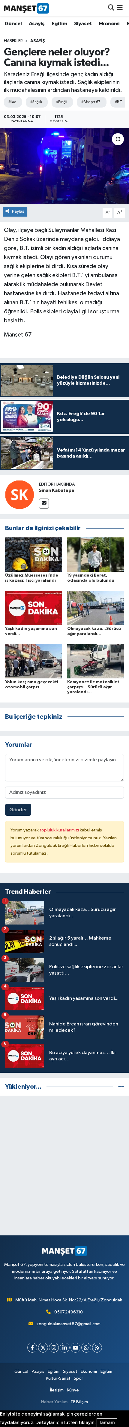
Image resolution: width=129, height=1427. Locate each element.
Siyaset (83, 24)
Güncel (13, 24)
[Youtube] (75, 1348)
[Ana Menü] (120, 8)
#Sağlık (36, 102)
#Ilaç (12, 102)
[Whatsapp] (86, 1348)
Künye (73, 1390)
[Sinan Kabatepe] (19, 494)
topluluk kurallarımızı (60, 830)
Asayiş (36, 24)
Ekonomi (109, 24)
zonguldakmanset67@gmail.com (68, 1324)
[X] (43, 1348)
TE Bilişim (79, 1402)
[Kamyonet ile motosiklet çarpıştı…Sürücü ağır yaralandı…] (95, 661)
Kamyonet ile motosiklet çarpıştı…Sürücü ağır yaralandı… (93, 687)
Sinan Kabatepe (56, 490)
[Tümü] (121, 1086)
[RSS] (97, 1348)
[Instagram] (54, 1348)
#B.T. (118, 102)
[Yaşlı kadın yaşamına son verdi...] (33, 607)
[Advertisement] (64, 1165)
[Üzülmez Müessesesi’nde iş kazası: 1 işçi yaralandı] (33, 554)
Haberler (13, 41)
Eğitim (59, 24)
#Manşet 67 (90, 102)
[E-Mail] (44, 504)
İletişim (57, 1390)
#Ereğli (61, 102)
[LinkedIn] (65, 1348)
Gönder (18, 809)
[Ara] (111, 8)
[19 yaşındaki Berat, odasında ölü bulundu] (95, 554)
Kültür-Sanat (58, 1378)
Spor (78, 1378)
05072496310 (68, 1312)
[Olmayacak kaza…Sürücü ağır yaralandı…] (95, 607)
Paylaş (18, 211)
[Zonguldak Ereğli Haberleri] (26, 8)
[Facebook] (32, 1348)
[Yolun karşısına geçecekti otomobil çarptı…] (33, 661)
